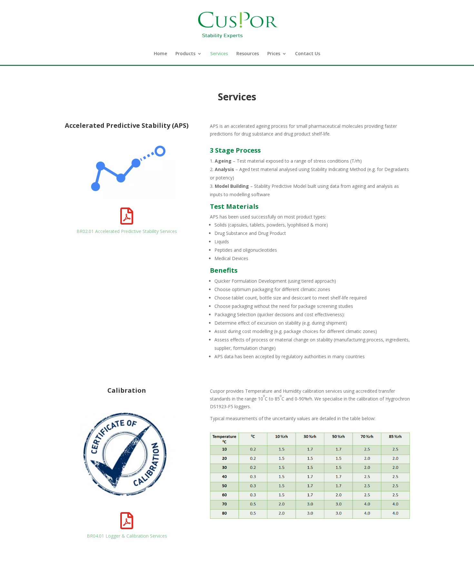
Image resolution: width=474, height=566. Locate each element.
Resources (247, 53)
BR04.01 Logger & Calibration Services (127, 536)
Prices (273, 53)
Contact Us (307, 53)
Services (219, 53)
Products (185, 53)
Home (160, 53)
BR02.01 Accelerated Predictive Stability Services (126, 231)
